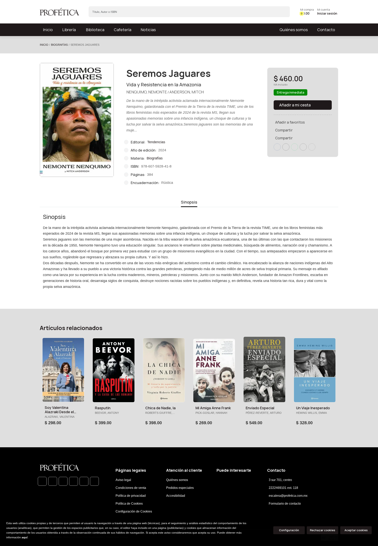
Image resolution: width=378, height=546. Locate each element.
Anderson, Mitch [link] (186, 92)
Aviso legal (123, 480)
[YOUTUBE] (94, 481)
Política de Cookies (129, 503)
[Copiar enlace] (311, 147)
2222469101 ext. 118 (283, 487)
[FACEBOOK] (52, 481)
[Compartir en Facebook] (277, 147)
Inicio (44, 44)
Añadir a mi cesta (295, 105)
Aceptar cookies (356, 530)
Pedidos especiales (180, 487)
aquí (25, 537)
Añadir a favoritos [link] (290, 122)
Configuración (289, 530)
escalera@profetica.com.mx (288, 495)
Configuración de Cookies (134, 511)
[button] (307, 11)
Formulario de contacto (285, 503)
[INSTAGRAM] (73, 481)
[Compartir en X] (285, 147)
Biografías (59, 44)
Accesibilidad (175, 495)
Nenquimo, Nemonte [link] (146, 92)
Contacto (326, 29)
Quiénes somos (294, 29)
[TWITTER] (63, 481)
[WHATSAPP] (42, 481)
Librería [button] (69, 29)
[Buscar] (283, 11)
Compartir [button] (284, 130)
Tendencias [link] (156, 142)
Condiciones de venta (131, 487)
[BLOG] (84, 481)
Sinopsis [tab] (189, 202)
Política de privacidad (131, 495)
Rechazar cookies (322, 530)
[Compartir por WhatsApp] (294, 147)
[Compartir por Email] (303, 147)
